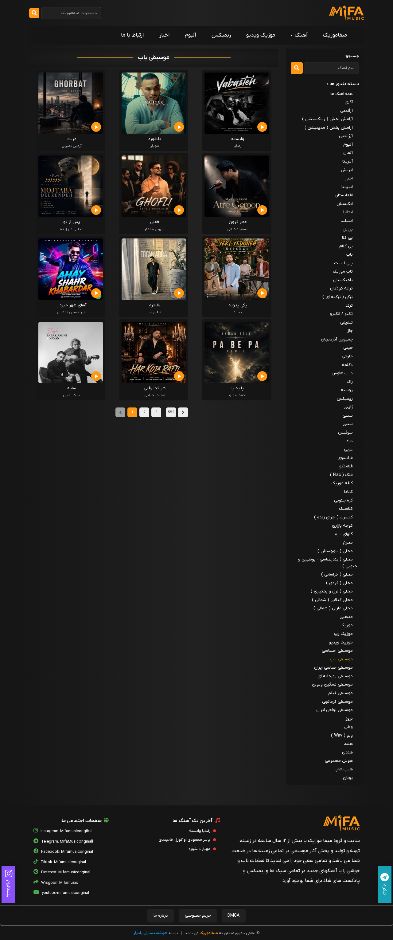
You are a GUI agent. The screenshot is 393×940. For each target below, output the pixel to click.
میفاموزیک (335, 35)
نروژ (349, 719)
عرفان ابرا (154, 312)
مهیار (154, 146)
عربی (348, 449)
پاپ (349, 255)
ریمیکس (221, 35)
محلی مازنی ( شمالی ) (333, 608)
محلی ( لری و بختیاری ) (332, 591)
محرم (348, 542)
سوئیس (345, 432)
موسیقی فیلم (340, 693)
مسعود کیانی (237, 229)
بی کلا (347, 238)
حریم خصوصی (198, 915)
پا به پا (238, 388)
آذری (348, 102)
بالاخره (154, 305)
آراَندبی (346, 111)
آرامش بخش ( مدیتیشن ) (329, 128)
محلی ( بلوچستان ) (335, 551)
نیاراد (238, 312)
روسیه (347, 390)
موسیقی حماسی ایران (333, 668)
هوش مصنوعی (339, 761)
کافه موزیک (342, 483)
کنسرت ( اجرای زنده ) (333, 517)
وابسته (237, 139)
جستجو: (351, 56)
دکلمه (347, 365)
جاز (350, 331)
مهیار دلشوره (200, 849)
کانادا (348, 492)
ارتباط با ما (132, 35)
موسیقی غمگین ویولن (332, 684)
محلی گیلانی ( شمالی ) (332, 600)
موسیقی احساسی (337, 651)
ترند (349, 306)
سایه (71, 388)
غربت (71, 139)
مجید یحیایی (154, 395)
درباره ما (161, 915)
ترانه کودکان (341, 288)
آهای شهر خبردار (71, 305)
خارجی (347, 356)
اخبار (164, 35)
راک (350, 382)
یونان (348, 778)
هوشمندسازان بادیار (150, 933)
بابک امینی (71, 395)
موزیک (346, 625)
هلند (348, 744)
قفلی (154, 222)
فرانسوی (345, 458)
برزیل (348, 229)
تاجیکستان (343, 280)
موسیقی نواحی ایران (334, 710)
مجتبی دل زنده (72, 229)
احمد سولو (237, 395)
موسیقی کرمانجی (337, 702)
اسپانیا (347, 187)
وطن (348, 727)
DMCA (233, 915)
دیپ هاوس (342, 373)
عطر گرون (238, 222)
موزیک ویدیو (260, 35)
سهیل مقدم (154, 229)
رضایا (238, 146)
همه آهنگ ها (341, 93)
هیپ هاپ (344, 769)
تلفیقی (346, 322)
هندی (347, 752)
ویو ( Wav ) (342, 735)
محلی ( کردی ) (339, 583)
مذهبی (346, 617)
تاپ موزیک (343, 271)
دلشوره (154, 139)
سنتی (348, 416)
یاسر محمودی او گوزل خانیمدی (185, 839)
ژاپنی (348, 407)
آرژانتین (346, 136)
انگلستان (345, 204)
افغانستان (344, 195)
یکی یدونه (237, 305)
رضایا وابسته (200, 830)
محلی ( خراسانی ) (337, 574)
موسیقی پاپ (341, 659)
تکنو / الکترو (341, 314)
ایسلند (346, 221)
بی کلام (346, 246)
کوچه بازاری (342, 526)
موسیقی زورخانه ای (335, 676)
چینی (348, 348)
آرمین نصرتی (72, 146)
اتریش (347, 170)
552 (171, 412)
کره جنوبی (343, 500)
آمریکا (347, 161)
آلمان (348, 153)
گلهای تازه (344, 534)
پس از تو (71, 222)
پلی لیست (343, 263)
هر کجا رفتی (154, 388)
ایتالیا (348, 212)
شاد (349, 441)
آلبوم (190, 35)
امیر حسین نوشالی (72, 312)
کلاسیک (346, 509)
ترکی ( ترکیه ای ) (337, 297)
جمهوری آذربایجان (337, 339)
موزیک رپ (343, 634)
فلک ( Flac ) (341, 475)
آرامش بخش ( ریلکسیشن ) (327, 119)
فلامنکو (346, 466)
